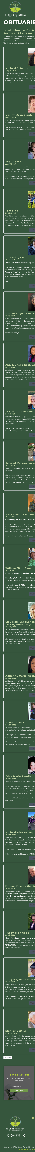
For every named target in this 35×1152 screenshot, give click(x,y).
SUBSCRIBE (19, 1090)
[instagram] (18, 1136)
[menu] (32, 4)
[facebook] (7, 1136)
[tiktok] (23, 1136)
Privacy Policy (24, 1149)
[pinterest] (12, 1136)
